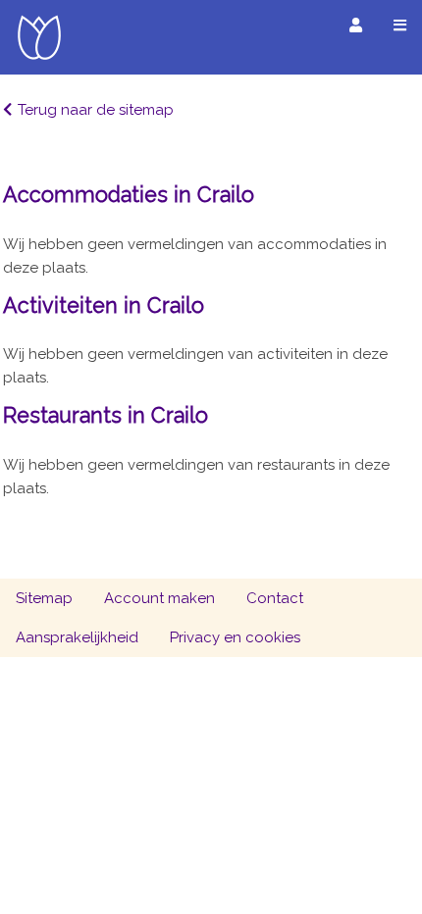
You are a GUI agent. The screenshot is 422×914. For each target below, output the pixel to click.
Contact (274, 598)
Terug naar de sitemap (96, 110)
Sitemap (44, 598)
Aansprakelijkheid (77, 637)
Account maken (159, 598)
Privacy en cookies (235, 637)
